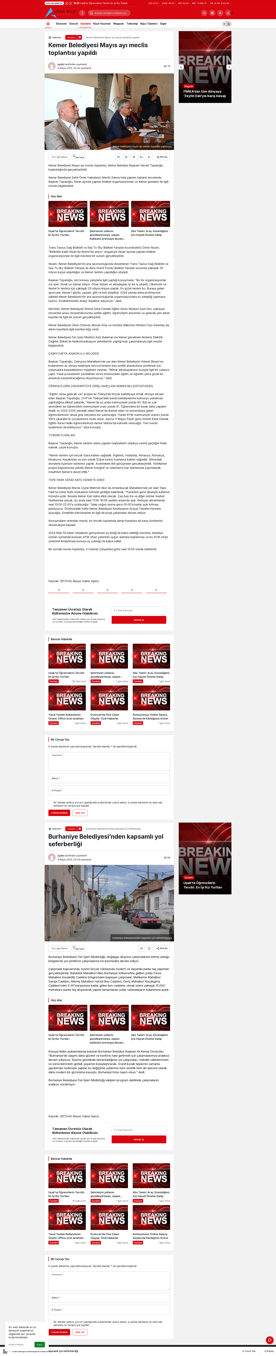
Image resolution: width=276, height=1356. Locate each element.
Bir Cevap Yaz (60, 739)
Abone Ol (139, 620)
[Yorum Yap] (134, 157)
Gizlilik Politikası (16, 1344)
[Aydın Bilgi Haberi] (61, 12)
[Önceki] (67, 3)
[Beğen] (118, 157)
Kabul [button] (39, 1345)
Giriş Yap (80, 813)
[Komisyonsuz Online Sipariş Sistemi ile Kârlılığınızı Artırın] (151, 705)
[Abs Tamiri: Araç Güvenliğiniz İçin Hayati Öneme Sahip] (150, 221)
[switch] (226, 23)
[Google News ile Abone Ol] (59, 157)
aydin (60, 64)
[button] (212, 13)
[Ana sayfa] (48, 23)
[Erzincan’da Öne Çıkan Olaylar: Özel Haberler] (109, 705)
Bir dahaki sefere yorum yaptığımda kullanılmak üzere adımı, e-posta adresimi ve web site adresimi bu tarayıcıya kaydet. (108, 804)
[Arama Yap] (204, 13)
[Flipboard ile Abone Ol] (78, 157)
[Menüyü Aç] (82, 13)
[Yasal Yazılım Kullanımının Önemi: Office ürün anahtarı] (67, 705)
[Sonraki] (71, 3)
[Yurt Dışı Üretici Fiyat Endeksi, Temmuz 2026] (205, 67)
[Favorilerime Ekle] (126, 157)
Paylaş (269, 1351)
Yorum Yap (250, 1351)
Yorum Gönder (59, 813)
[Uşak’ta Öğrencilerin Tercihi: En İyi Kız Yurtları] (67, 221)
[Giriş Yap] (220, 13)
